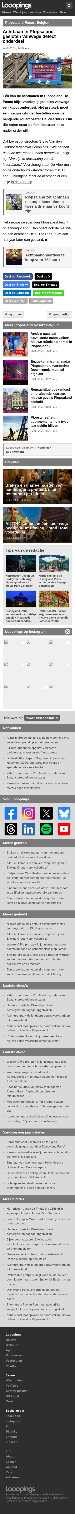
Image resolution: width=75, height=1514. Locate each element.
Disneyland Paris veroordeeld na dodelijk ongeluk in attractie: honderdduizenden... (21, 616)
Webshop (35, 12)
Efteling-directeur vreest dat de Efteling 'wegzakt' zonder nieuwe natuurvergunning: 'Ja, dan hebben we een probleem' (39, 959)
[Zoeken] (69, 5)
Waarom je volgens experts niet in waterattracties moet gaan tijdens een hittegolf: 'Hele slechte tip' (37, 1076)
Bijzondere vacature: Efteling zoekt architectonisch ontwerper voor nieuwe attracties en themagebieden (38, 1244)
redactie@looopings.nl (42, 717)
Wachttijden (20, 12)
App (9, 1350)
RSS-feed (12, 1396)
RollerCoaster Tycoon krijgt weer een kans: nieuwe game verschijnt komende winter (54, 616)
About (62, 12)
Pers (9, 1472)
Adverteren (13, 1477)
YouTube (12, 1385)
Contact (11, 1467)
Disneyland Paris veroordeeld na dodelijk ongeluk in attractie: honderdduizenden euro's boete (37, 1294)
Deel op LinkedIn (17, 292)
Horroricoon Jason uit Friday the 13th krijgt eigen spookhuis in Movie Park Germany (20, 580)
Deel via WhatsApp (48, 292)
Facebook (13, 1415)
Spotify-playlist (17, 1390)
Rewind (11, 1401)
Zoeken (11, 1461)
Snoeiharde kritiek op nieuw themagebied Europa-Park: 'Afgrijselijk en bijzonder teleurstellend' (34, 1091)
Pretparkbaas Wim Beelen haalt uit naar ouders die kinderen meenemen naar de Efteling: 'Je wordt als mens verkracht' (38, 877)
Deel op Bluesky (16, 284)
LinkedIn (12, 1442)
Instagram (13, 1421)
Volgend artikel (59, 314)
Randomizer (14, 1355)
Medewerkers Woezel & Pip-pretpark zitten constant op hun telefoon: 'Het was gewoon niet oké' (38, 1106)
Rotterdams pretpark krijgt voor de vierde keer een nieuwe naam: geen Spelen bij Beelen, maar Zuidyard (39, 1279)
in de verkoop (21, 182)
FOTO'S (19, 408)
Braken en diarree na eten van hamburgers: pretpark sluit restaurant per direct (34, 489)
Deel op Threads (45, 284)
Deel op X (43, 276)
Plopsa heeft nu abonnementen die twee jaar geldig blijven (49, 421)
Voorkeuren (50, 12)
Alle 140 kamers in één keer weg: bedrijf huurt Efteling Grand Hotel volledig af (36, 527)
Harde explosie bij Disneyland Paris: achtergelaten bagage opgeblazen (52, 580)
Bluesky (11, 1431)
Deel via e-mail (15, 301)
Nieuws (6, 12)
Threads (12, 1436)
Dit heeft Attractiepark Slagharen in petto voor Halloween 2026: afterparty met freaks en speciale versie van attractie (37, 763)
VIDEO (20, 352)
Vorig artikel (13, 314)
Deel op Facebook (18, 276)
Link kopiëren (41, 301)
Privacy (11, 1365)
